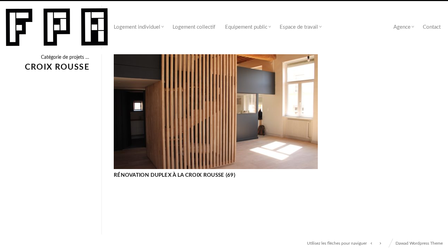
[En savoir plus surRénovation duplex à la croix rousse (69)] (216, 111)
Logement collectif (194, 27)
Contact (432, 27)
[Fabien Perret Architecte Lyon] (56, 27)
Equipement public (246, 27)
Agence (402, 27)
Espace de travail (299, 27)
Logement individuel (137, 27)
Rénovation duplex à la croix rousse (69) (174, 175)
